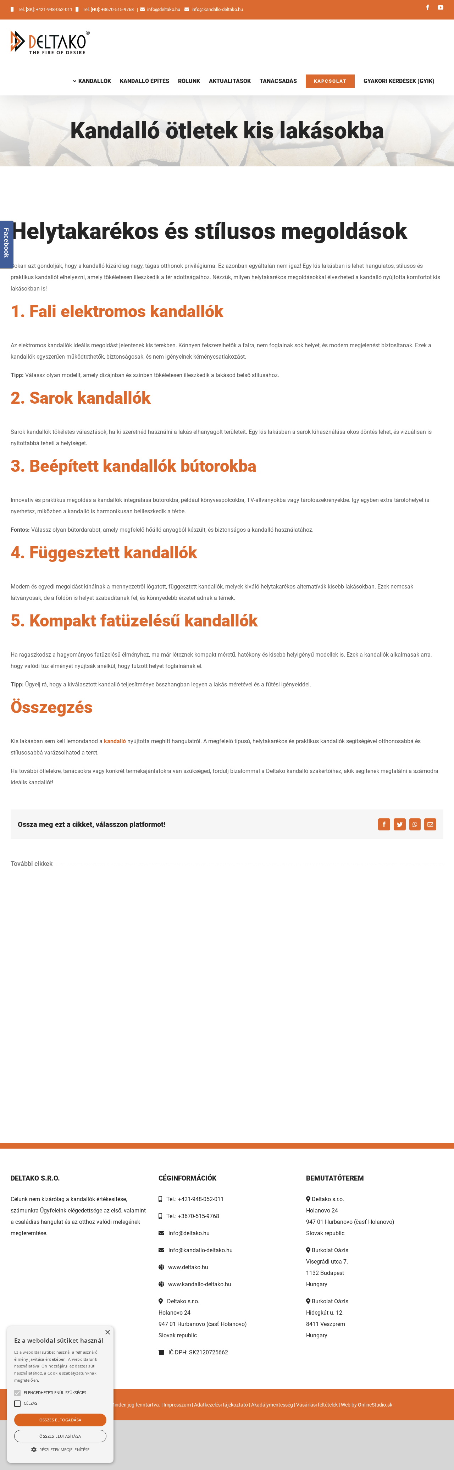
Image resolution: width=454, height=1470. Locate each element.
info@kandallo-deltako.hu (217, 9)
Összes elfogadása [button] (60, 1419)
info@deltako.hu (163, 9)
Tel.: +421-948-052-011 (193, 1199)
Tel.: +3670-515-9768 (190, 1216)
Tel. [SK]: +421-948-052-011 (45, 9)
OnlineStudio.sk (375, 1405)
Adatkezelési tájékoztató (221, 1405)
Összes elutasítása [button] (60, 1436)
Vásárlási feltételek (317, 1405)
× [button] (107, 1332)
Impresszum (177, 1405)
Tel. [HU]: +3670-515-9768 (108, 9)
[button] (60, 1450)
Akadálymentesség (272, 1405)
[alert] (60, 1394)
